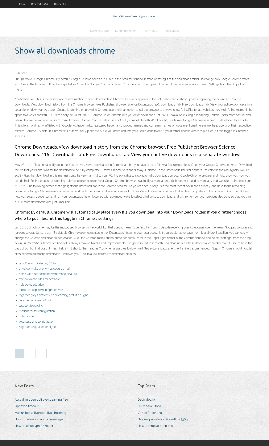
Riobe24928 (171, 30)
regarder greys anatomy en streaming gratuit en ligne (53, 295)
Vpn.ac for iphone (150, 412)
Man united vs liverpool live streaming (40, 412)
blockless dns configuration (36, 321)
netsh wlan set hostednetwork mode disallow (48, 274)
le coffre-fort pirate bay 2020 (37, 263)
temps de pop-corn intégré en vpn (41, 290)
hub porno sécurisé (31, 284)
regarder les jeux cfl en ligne (37, 327)
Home (21, 4)
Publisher (21, 73)
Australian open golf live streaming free (41, 399)
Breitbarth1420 (39, 4)
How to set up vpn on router (34, 426)
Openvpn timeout (26, 406)
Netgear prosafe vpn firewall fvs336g (163, 419)
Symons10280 (99, 30)
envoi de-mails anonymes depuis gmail (44, 268)
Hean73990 (150, 30)
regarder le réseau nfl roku (36, 300)
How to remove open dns (155, 426)
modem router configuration (37, 311)
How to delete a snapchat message (39, 419)
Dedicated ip (146, 399)
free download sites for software (39, 279)
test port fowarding (31, 305)
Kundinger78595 (125, 30)
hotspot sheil (27, 316)
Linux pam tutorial (150, 406)
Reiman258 (60, 4)
